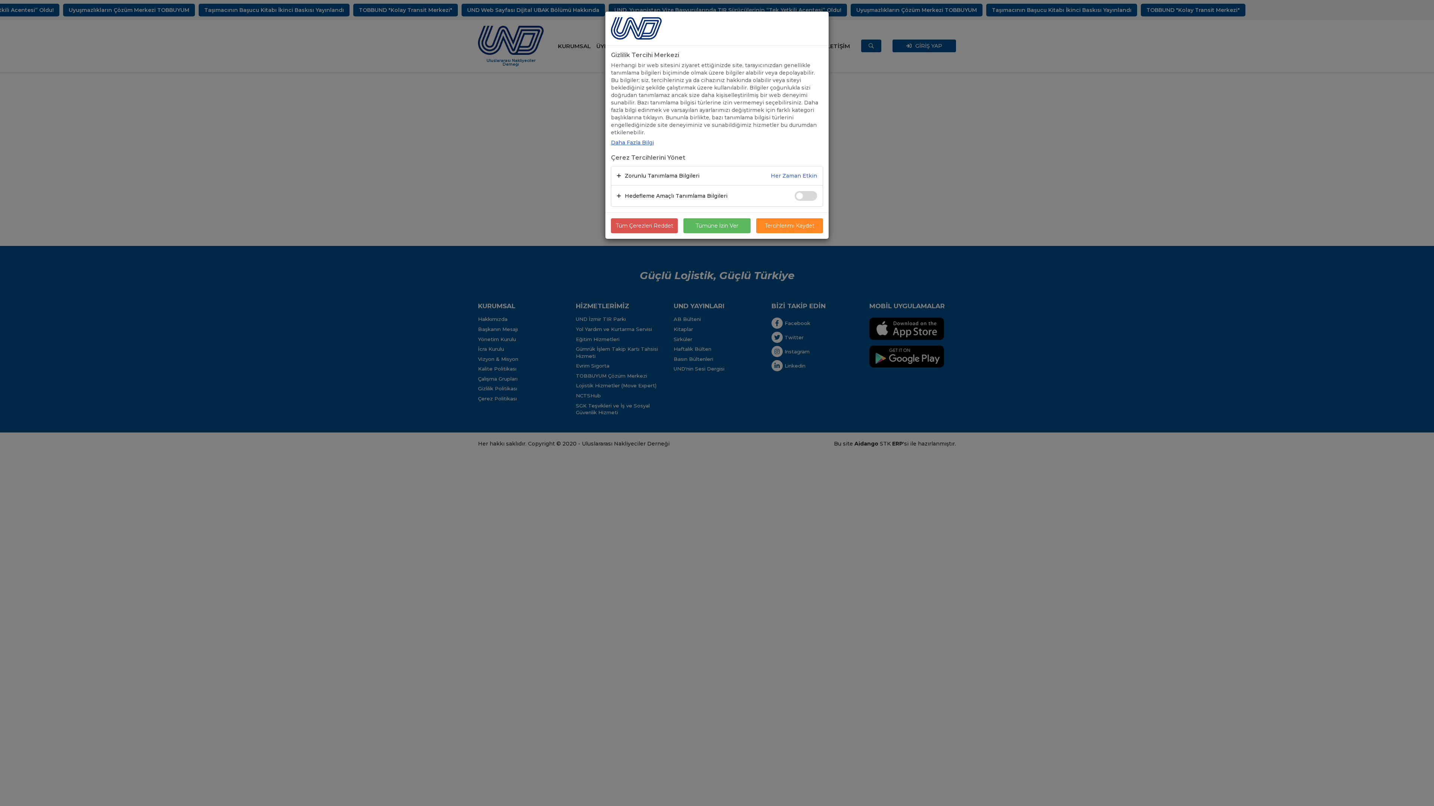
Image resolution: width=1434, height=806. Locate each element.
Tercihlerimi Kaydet (789, 225)
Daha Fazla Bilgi (632, 142)
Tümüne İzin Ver (717, 225)
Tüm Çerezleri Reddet (644, 225)
